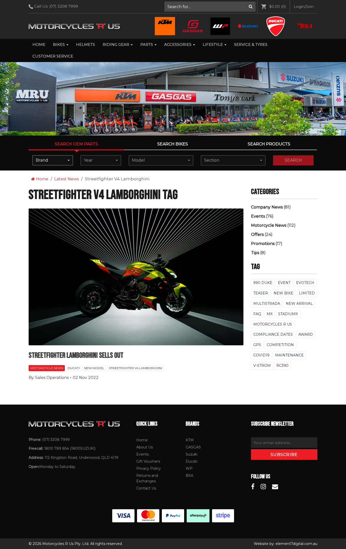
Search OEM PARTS (76, 144)
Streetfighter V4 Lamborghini (135, 368)
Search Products (269, 144)
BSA (189, 475)
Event (284, 282)
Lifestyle (213, 44)
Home (38, 44)
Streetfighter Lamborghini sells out (76, 355)
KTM (190, 440)
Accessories (178, 44)
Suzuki (191, 454)
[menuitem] (210, 6)
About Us (144, 447)
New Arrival (299, 303)
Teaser (260, 293)
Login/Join (304, 6)
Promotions (263, 243)
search (293, 160)
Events (258, 216)
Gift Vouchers (148, 461)
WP (189, 468)
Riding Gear (116, 44)
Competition (280, 345)
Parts (147, 44)
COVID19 (261, 355)
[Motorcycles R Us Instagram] (263, 487)
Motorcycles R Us (272, 324)
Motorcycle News (46, 368)
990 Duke (262, 282)
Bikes (59, 44)
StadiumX (288, 314)
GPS (257, 345)
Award (305, 334)
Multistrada (266, 303)
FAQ (257, 314)
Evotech (305, 282)
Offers (257, 234)
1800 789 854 (56, 448)
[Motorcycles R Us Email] (275, 487)
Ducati (74, 368)
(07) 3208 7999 (63, 6)
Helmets (85, 44)
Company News (267, 207)
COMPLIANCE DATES (273, 334)
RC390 (282, 365)
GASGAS (193, 447)
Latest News (66, 179)
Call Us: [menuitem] (55, 6)
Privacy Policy (148, 468)
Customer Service (52, 56)
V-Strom (262, 365)
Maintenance (289, 355)
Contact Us (146, 488)
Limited (307, 293)
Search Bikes (172, 144)
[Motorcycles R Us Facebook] (253, 487)
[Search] (251, 6)
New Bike (283, 293)
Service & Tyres (250, 44)
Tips (255, 252)
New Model (94, 368)
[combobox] (52, 160)
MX (270, 314)
